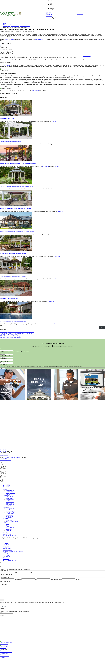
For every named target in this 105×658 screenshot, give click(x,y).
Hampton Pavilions (10, 502)
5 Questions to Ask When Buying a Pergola (10, 141)
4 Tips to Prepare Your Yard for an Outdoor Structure (13, 253)
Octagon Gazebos (10, 490)
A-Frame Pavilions (10, 496)
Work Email (5, 581)
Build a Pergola (6, 485)
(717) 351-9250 (3, 450)
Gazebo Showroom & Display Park (12, 457)
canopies (6, 39)
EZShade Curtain (6, 65)
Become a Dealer (7, 534)
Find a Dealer (80, 14)
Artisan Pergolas (9, 509)
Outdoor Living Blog (7, 550)
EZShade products (39, 39)
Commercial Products (54, 2)
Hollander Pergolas (10, 512)
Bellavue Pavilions (10, 499)
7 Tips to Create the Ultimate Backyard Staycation (11, 335)
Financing (52, 8)
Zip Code (4, 361)
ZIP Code (78, 579)
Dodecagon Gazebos (10, 493)
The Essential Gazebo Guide (7, 118)
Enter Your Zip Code (4, 612)
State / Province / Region (56, 579)
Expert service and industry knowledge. (64, 391)
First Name (5, 353)
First (16, 572)
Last (31, 572)
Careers (51, 7)
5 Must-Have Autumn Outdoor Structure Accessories (13, 276)
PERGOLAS (49, 13)
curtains (12, 39)
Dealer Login (6, 532)
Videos (51, 5)
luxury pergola (45, 166)
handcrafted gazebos (18, 234)
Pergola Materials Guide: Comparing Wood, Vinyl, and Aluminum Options (18, 163)
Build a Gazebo (6, 484)
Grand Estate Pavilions (11, 500)
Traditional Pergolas (10, 516)
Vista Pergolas (9, 517)
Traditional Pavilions (10, 506)
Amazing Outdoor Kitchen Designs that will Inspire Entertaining (15, 208)
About (51, 3)
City (36, 579)
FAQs (51, 4)
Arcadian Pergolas (10, 508)
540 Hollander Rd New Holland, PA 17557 (5, 459)
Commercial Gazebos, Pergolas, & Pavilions (13, 551)
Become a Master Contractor (9, 535)
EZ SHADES (49, 16)
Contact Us (8, 530)
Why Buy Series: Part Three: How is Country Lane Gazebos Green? (16, 186)
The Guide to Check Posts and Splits (9, 298)
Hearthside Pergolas (10, 511)
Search (1, 325)
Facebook (2, 349)
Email (4, 358)
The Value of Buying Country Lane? (8, 334)
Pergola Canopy (9, 520)
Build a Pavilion (6, 486)
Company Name (6, 574)
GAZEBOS (49, 12)
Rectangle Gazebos (10, 491)
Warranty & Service (10, 527)
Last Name (5, 355)
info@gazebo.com (4, 455)
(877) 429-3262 (3, 451)
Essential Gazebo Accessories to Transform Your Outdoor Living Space (17, 231)
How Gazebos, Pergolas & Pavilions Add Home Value (13, 321)
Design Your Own (7, 548)
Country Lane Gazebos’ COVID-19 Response (10, 337)
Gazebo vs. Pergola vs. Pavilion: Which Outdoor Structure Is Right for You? (17, 332)
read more (55, 121)
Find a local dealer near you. (61, 389)
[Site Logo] (10, 15)
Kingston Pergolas (10, 513)
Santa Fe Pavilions (10, 504)
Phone (4, 584)
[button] (1, 541)
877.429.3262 (35, 90)
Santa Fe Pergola (9, 515)
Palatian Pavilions (10, 503)
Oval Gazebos (9, 494)
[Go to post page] (16, 115)
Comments (2, 587)
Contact (51, 9)
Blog (51, 0)
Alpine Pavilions (9, 498)
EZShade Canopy (87, 56)
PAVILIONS (49, 14)
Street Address (18, 579)
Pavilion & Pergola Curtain (12, 521)
